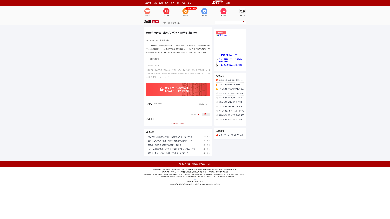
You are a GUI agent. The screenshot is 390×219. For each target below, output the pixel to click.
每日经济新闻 (164, 40)
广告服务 (209, 164)
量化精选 (223, 15)
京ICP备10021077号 (228, 177)
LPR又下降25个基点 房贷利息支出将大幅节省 (164, 145)
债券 (184, 3)
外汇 (178, 3)
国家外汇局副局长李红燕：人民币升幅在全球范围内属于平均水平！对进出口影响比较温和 (171, 141)
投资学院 (147, 15)
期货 (172, 3)
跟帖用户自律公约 (204, 104)
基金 (167, 3)
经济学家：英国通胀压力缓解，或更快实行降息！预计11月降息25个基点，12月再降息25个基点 (171, 137)
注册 (228, 3)
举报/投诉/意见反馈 (184, 164)
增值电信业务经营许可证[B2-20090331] (179, 174)
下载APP (242, 15)
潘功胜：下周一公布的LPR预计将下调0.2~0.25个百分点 (168, 153)
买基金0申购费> (191, 8)
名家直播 (204, 15)
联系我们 (195, 164)
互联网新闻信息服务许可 (161, 174)
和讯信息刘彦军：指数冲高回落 (230, 98)
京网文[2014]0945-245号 (176, 177)
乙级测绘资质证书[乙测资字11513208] (223, 174)
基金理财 (185, 15)
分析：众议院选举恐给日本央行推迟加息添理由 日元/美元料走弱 (171, 149)
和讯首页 (148, 3)
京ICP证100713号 (149, 174)
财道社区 (166, 15)
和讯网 (164, 23)
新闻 (155, 3)
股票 (161, 3)
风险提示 (225, 172)
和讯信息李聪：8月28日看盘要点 (231, 93)
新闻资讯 (173, 23)
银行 (169, 23)
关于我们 (202, 164)
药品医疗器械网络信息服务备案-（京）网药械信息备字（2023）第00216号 (203, 177)
